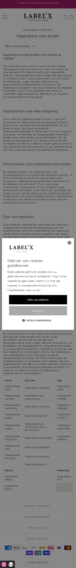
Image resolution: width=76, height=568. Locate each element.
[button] (38, 320)
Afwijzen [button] (38, 310)
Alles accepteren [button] (38, 299)
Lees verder (33, 290)
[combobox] (69, 242)
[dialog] (38, 284)
